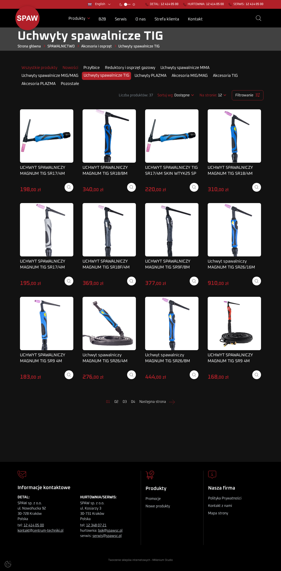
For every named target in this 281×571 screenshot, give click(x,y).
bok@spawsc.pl (110, 530)
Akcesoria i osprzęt (96, 46)
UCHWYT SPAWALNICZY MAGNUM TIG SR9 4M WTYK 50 (42, 361)
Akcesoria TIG (225, 76)
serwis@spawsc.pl (107, 536)
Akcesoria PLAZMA (39, 84)
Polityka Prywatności (224, 498)
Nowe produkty (158, 506)
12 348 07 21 (96, 525)
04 (133, 401)
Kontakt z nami (220, 506)
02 (116, 401)
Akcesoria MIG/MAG (190, 76)
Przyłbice (91, 68)
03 (125, 401)
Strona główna (29, 46)
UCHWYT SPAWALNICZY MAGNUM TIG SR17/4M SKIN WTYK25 (42, 174)
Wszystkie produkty (39, 68)
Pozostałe (70, 84)
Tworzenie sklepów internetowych (129, 560)
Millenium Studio (162, 560)
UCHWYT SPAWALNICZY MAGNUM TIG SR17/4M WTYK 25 (42, 267)
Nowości (70, 68)
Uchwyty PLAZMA (150, 76)
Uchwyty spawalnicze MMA (184, 68)
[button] (258, 18)
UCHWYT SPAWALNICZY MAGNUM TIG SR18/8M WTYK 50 (105, 174)
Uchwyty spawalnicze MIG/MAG (50, 76)
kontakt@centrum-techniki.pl (40, 530)
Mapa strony (218, 513)
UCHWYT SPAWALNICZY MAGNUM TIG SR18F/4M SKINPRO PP (106, 267)
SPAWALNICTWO (61, 46)
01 (108, 401)
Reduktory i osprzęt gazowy (130, 68)
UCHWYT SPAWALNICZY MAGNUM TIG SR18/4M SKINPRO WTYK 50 (230, 174)
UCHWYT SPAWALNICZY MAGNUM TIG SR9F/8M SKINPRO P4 (167, 267)
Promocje (153, 499)
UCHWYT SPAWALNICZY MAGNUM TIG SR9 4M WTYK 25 (230, 361)
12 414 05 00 (169, 4)
